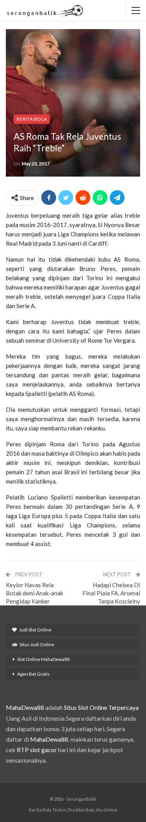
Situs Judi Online (36, 644)
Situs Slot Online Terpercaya (101, 707)
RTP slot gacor (37, 749)
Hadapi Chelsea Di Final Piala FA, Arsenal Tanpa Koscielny (111, 593)
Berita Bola (31, 119)
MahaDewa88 (25, 707)
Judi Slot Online (35, 630)
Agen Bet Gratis (33, 674)
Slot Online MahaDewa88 (43, 659)
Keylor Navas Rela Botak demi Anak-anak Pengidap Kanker (34, 593)
